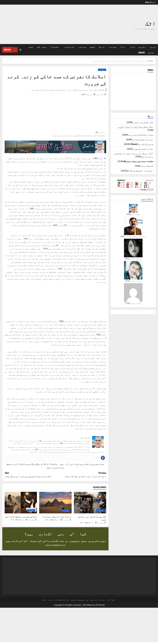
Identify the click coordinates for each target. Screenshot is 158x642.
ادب (123, 46)
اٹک (150, 23)
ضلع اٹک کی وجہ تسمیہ (143, 122)
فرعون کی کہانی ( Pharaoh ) (141, 144)
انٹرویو (142, 46)
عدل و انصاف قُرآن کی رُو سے (141, 134)
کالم (132, 46)
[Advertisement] (47, 24)
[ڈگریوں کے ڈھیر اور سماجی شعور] (90, 502)
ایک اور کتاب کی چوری (143, 148)
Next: (28, 474)
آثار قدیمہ (69, 46)
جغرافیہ (82, 46)
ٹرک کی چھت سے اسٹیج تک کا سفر (21, 516)
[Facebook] (103, 458)
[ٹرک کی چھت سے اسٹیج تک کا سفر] (21, 502)
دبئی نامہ (102, 70)
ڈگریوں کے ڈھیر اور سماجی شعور (92, 518)
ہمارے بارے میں (97, 599)
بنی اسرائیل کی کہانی (142, 139)
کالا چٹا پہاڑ (147, 165)
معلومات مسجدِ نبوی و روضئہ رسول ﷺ (138, 161)
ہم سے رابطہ (47, 599)
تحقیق (93, 46)
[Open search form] (20, 50)
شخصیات (55, 46)
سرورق (153, 46)
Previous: (85, 474)
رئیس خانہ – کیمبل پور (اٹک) (140, 170)
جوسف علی (100, 94)
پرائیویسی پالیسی (79, 599)
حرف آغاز (111, 599)
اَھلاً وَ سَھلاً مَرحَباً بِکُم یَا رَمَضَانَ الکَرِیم (135, 127)
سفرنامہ (112, 46)
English (141, 52)
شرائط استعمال (62, 599)
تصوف (31, 46)
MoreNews (88, 605)
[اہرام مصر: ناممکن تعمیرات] (55, 502)
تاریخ (102, 46)
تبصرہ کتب (41, 46)
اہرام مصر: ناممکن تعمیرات (57, 516)
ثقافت (151, 52)
